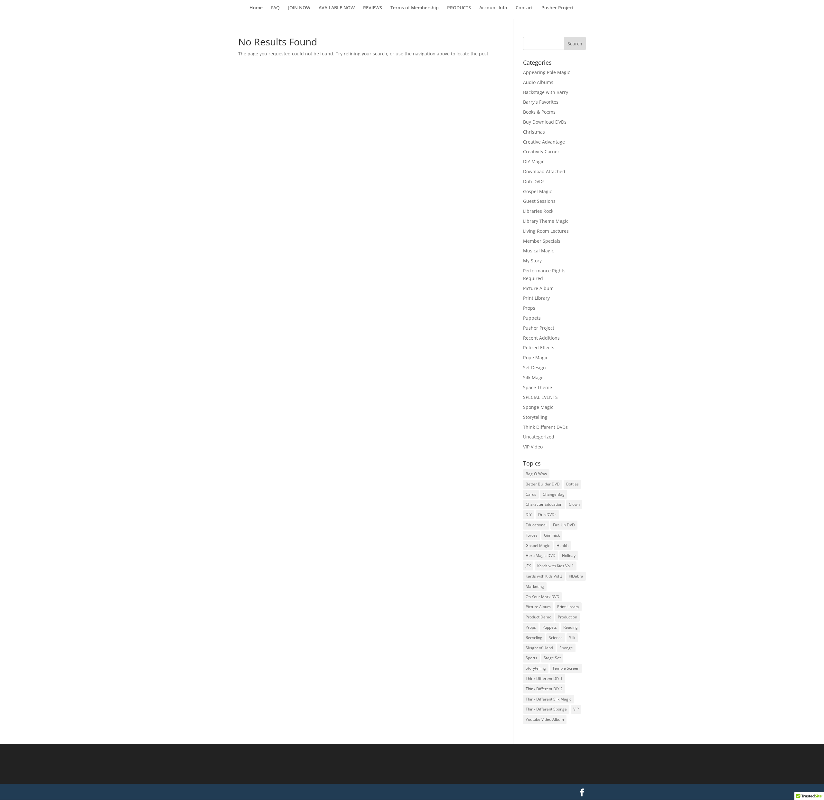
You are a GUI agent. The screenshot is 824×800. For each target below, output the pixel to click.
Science (556, 637)
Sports (531, 658)
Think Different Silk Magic (548, 699)
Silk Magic (534, 377)
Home (256, 8)
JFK (528, 566)
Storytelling (535, 417)
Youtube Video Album (545, 719)
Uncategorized (538, 437)
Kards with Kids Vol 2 (544, 576)
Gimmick (552, 535)
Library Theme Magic (545, 221)
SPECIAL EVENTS (540, 397)
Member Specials (541, 241)
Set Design (534, 367)
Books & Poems (539, 112)
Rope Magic (535, 357)
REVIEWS (372, 8)
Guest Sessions (539, 201)
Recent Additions (541, 338)
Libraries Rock (538, 211)
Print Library (536, 298)
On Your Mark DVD (542, 596)
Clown (574, 504)
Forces (532, 535)
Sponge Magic (538, 407)
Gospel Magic (537, 191)
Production (567, 617)
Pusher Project (557, 8)
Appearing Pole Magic (546, 72)
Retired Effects (538, 347)
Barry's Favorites (540, 102)
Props (529, 308)
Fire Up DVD (564, 525)
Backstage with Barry (545, 92)
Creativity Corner (541, 151)
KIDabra (576, 576)
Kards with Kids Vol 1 (555, 566)
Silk (572, 637)
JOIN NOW (299, 8)
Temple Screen (565, 668)
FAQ (275, 8)
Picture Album (538, 288)
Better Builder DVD (543, 484)
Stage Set (552, 658)
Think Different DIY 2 (544, 689)
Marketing (535, 586)
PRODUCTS (459, 8)
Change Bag (554, 494)
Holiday (569, 555)
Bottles (572, 484)
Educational (536, 525)
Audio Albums (538, 82)
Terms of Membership (414, 8)
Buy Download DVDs (544, 122)
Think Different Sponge (546, 709)
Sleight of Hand (539, 648)
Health (562, 545)
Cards (531, 494)
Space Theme (537, 387)
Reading (570, 627)
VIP (576, 709)
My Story (532, 261)
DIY (529, 514)
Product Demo (538, 617)
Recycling (534, 637)
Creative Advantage (544, 142)
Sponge (566, 648)
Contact (524, 8)
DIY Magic (533, 161)
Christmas (534, 132)
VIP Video (533, 447)
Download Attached (544, 171)
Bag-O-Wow (536, 473)
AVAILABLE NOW (337, 8)
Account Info (493, 8)
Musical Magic (538, 251)
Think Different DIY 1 (544, 678)
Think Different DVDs (545, 427)
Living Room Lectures (546, 231)
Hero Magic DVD (541, 555)
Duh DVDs (534, 181)
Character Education (544, 504)
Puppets (532, 318)
